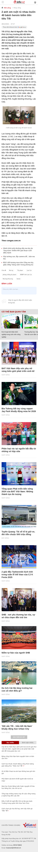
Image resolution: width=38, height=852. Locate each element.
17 (23, 766)
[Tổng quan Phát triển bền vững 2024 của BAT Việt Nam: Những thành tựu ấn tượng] (19, 473)
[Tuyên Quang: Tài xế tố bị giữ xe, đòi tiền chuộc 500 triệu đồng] (19, 516)
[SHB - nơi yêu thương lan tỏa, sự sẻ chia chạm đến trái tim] (19, 599)
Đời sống (7, 8)
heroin (18, 279)
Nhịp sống (17, 8)
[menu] (3, 2)
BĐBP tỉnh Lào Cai (26, 274)
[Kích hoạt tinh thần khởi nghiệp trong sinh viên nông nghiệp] (12, 321)
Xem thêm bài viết (19, 737)
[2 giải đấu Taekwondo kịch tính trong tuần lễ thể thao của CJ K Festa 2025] (19, 556)
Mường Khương (8, 279)
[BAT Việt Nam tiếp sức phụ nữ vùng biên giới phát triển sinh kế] (19, 353)
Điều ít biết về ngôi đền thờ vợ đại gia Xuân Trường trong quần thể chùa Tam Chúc (17, 802)
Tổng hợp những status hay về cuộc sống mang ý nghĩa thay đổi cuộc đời (18, 795)
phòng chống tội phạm (9, 274)
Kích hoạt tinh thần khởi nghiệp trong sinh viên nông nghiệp (11, 334)
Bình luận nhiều (27, 743)
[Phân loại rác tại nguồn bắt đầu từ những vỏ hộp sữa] (19, 433)
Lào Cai (29, 270)
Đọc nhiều (10, 743)
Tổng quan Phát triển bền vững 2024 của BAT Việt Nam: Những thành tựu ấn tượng (17, 491)
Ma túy (11, 270)
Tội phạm (20, 270)
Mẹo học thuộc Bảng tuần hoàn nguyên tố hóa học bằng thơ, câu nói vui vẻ (18, 787)
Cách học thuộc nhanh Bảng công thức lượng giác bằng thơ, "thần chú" (18, 765)
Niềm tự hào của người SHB (16, 653)
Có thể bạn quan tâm (14, 312)
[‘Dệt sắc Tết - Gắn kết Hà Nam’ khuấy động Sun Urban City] (19, 711)
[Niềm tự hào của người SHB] (19, 637)
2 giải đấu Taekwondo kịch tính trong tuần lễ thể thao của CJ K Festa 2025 (17, 574)
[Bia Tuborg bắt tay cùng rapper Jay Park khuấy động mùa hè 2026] (19, 393)
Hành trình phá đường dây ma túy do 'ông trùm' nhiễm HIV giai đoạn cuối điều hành (18, 250)
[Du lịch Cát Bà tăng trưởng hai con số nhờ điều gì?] (19, 673)
